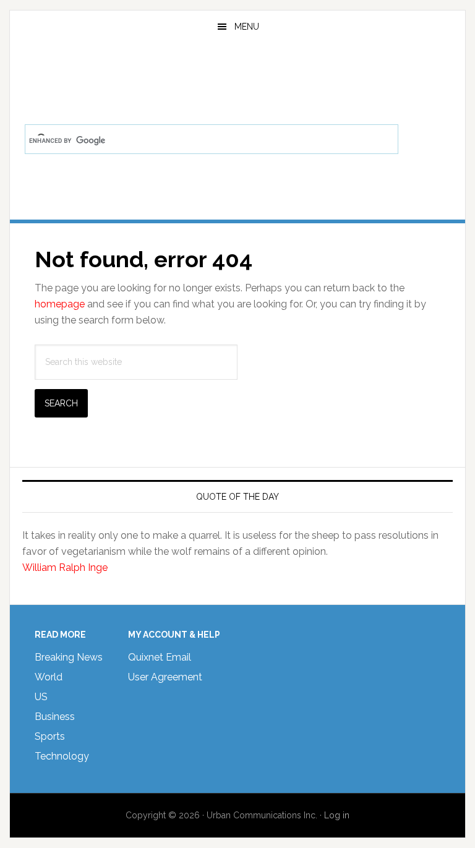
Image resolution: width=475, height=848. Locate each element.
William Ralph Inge (65, 567)
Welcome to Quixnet (237, 77)
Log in (336, 815)
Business (55, 716)
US (41, 697)
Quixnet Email (159, 657)
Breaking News (69, 657)
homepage (60, 304)
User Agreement (165, 677)
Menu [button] (246, 27)
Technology (62, 756)
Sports (50, 736)
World (48, 677)
